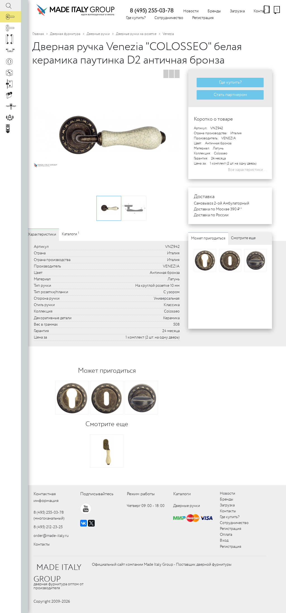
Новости (191, 11)
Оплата (226, 534)
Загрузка (237, 11)
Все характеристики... (247, 170)
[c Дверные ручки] (10, 16)
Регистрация (203, 18)
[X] (91, 523)
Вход (224, 540)
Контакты (42, 544)
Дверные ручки (98, 34)
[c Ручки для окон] (10, 28)
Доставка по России (211, 215)
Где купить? (136, 18)
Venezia (168, 34)
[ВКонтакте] (83, 523)
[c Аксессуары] (10, 117)
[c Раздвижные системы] (10, 106)
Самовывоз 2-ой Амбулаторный (221, 203)
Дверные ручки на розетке (136, 34)
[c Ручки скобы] (10, 39)
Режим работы (141, 494)
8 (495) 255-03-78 (152, 11)
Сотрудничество (168, 18)
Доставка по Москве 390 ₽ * (218, 209)
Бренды (214, 11)
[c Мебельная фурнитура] (10, 50)
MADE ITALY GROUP (57, 573)
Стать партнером (230, 94)
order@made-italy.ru (51, 536)
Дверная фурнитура (65, 34)
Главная (38, 34)
